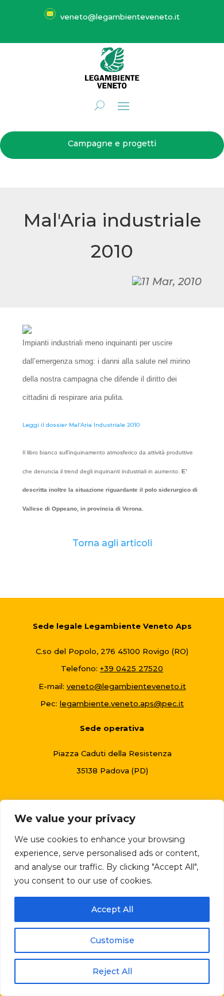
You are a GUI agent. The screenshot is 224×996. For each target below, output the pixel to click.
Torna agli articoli (112, 543)
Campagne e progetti (112, 143)
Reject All (112, 971)
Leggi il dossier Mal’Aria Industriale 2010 (81, 425)
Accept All (112, 909)
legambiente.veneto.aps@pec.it (122, 703)
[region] (112, 898)
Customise (112, 940)
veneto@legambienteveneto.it (126, 686)
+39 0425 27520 (131, 668)
